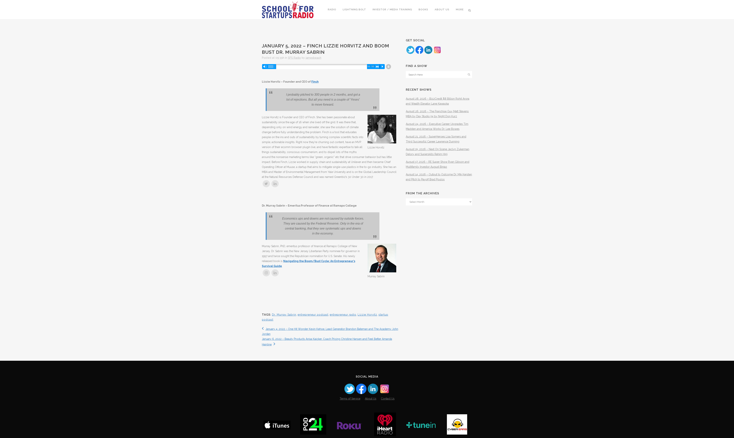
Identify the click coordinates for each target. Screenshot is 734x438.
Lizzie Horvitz (367, 314)
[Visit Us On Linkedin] (428, 53)
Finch (315, 81)
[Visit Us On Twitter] (410, 53)
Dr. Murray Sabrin (284, 314)
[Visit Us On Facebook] (419, 53)
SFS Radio (294, 57)
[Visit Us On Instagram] (437, 53)
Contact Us (388, 398)
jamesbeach (313, 57)
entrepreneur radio (343, 314)
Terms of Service (350, 398)
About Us (370, 398)
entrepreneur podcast (313, 314)
